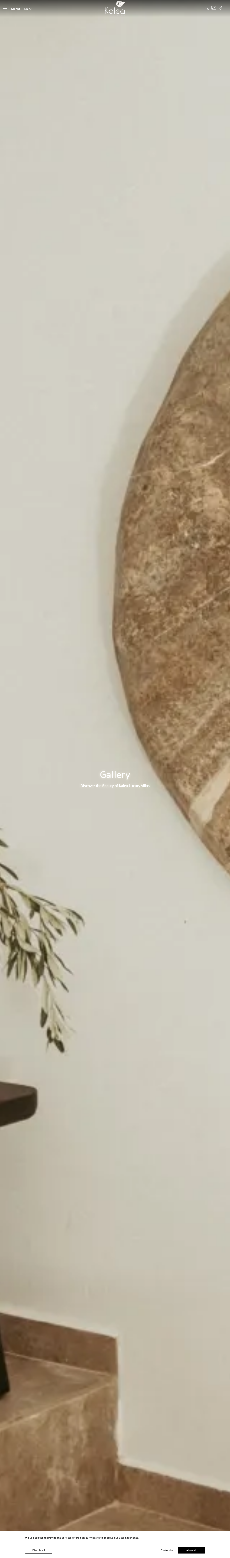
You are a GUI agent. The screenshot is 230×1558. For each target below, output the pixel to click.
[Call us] (207, 8)
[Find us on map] (220, 8)
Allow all (191, 1550)
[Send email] (213, 8)
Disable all (38, 1550)
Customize (167, 1550)
